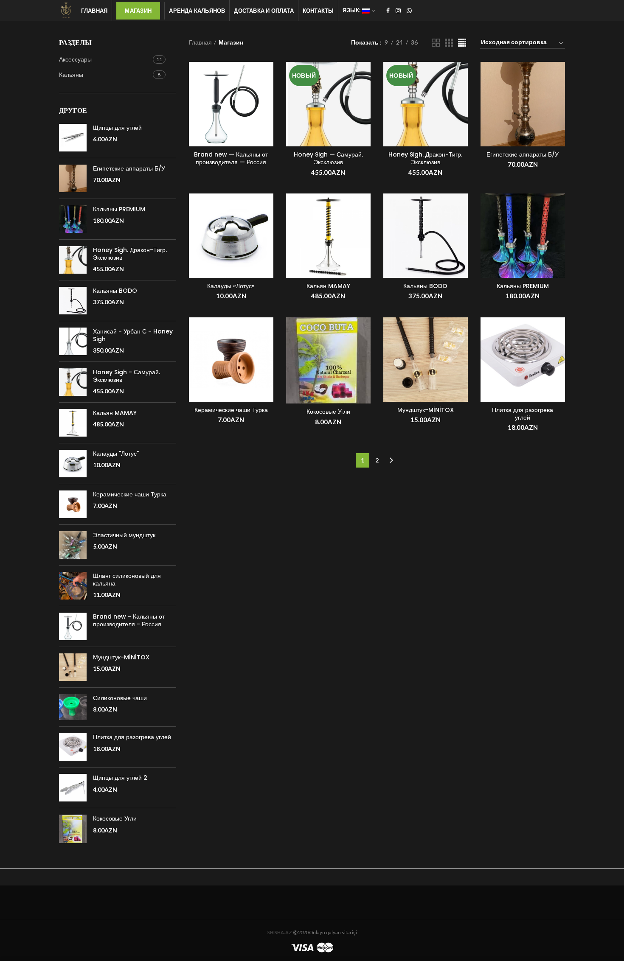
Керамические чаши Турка (231, 410)
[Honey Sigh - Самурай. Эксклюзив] (73, 382)
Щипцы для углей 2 (120, 778)
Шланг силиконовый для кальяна (127, 579)
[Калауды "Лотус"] (73, 463)
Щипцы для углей (117, 128)
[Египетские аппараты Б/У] (73, 178)
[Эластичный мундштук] (73, 545)
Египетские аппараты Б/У (522, 154)
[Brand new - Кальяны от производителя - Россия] (73, 626)
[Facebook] (388, 10)
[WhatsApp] (409, 10)
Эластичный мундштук (124, 535)
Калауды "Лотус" (116, 453)
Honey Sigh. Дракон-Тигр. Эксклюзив (425, 158)
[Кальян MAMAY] (73, 423)
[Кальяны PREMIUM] (73, 219)
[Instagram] (398, 10)
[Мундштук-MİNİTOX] (73, 667)
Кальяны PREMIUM (523, 286)
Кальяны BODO (425, 286)
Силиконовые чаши (120, 698)
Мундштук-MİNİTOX (425, 410)
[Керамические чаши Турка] (73, 504)
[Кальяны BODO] (73, 300)
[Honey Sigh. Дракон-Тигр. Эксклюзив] (73, 260)
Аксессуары (75, 59)
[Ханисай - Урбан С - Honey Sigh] (73, 341)
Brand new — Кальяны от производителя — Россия (231, 158)
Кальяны (71, 74)
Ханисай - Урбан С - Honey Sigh (133, 335)
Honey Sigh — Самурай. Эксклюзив (328, 158)
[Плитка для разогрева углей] (73, 747)
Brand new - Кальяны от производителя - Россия (129, 620)
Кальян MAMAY (328, 286)
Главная (200, 42)
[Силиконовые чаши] (73, 707)
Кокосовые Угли (328, 411)
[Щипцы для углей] (73, 137)
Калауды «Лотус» (231, 286)
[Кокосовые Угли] (73, 829)
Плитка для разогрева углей (522, 413)
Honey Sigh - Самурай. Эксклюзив (126, 376)
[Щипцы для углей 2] (73, 787)
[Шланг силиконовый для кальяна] (73, 586)
